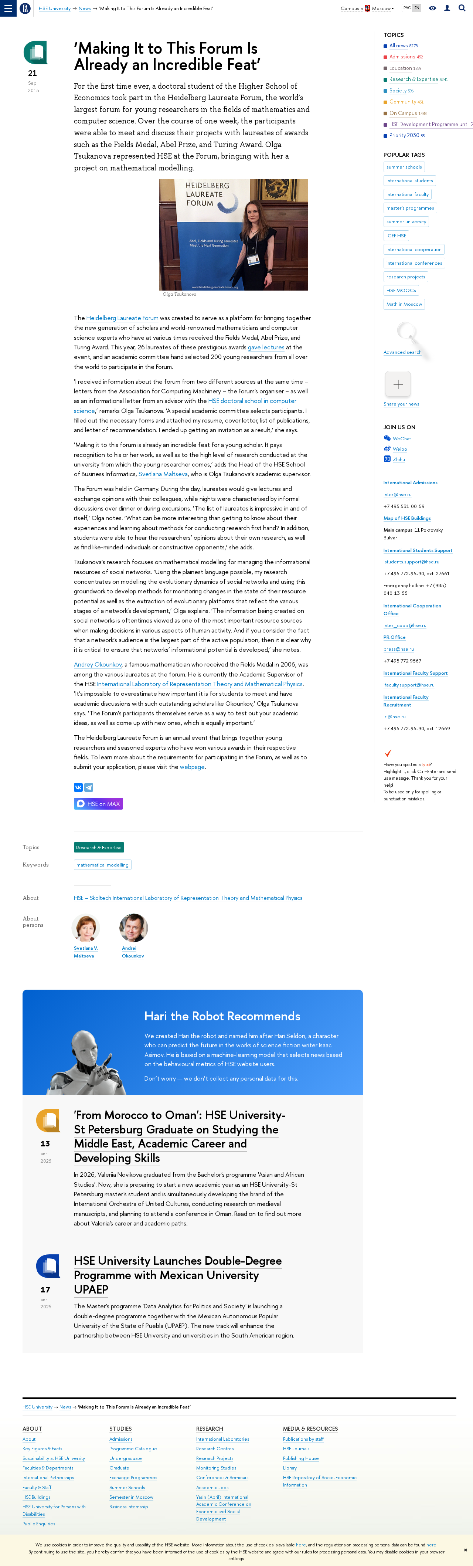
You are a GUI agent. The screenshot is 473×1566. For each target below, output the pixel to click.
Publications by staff (303, 1439)
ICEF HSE (396, 235)
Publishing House (301, 1458)
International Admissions (411, 482)
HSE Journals (296, 1448)
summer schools (404, 166)
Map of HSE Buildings (407, 518)
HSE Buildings (36, 1497)
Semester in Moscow (131, 1497)
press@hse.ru (399, 648)
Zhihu (399, 459)
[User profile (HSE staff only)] (447, 8)
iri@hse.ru (395, 716)
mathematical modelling (102, 864)
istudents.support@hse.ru (411, 561)
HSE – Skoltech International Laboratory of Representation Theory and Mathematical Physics (188, 898)
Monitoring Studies (216, 1468)
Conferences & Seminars (222, 1477)
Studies (120, 1429)
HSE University (37, 1407)
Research (209, 1429)
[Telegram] (88, 787)
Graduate (119, 1468)
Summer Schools (127, 1487)
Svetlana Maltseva (163, 474)
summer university (406, 221)
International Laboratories (222, 1439)
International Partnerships (48, 1477)
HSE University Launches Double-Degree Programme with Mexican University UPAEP (178, 1274)
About (32, 1429)
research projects (406, 276)
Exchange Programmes (133, 1477)
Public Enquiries (39, 1524)
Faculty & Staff (37, 1487)
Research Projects (214, 1458)
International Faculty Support (416, 673)
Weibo (400, 448)
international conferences (414, 263)
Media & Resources (310, 1429)
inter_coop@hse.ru (405, 625)
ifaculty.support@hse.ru (409, 684)
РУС (407, 7)
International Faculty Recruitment (406, 701)
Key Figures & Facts (42, 1448)
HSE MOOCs (401, 290)
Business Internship (128, 1507)
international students (410, 180)
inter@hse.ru (398, 494)
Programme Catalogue (133, 1448)
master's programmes (410, 207)
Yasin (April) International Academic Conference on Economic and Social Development (223, 1508)
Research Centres (215, 1448)
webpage (192, 766)
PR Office (395, 637)
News (65, 1407)
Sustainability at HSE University (54, 1458)
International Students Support (418, 550)
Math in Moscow (404, 304)
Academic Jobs (212, 1487)
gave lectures (266, 347)
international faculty (408, 194)
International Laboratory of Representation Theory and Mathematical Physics (200, 683)
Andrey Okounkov (98, 664)
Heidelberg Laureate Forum (122, 317)
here (301, 1545)
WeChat (402, 438)
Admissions (120, 1439)
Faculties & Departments (48, 1468)
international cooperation (414, 249)
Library (290, 1468)
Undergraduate (125, 1458)
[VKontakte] (78, 787)
